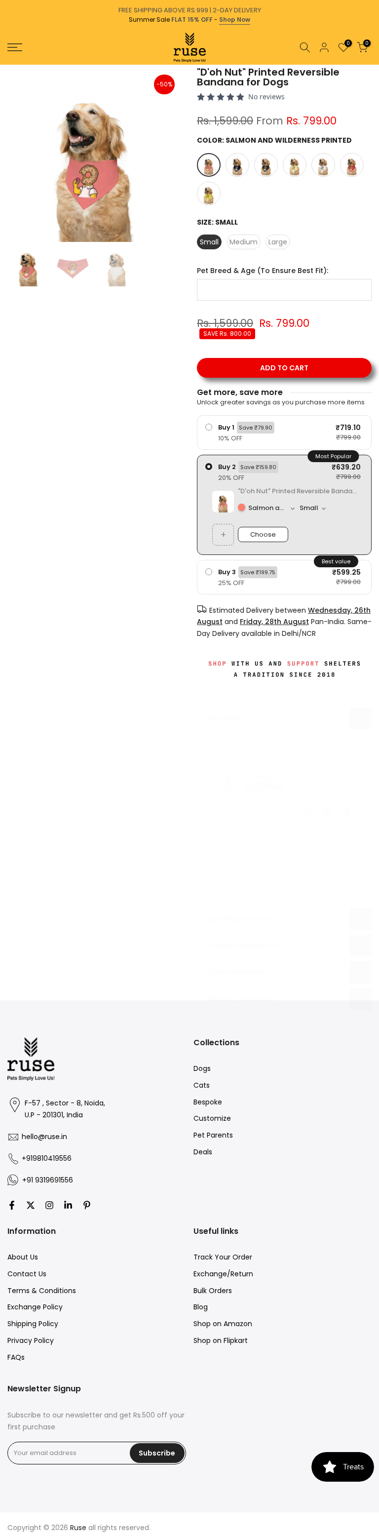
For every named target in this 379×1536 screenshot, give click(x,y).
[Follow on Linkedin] (68, 1205)
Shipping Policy (32, 1324)
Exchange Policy (35, 1307)
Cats (201, 1085)
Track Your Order (222, 1257)
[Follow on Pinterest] (86, 1205)
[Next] (370, 64)
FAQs (16, 1357)
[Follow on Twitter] (30, 1205)
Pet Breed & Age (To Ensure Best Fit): (262, 271)
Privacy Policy (30, 1340)
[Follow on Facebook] (11, 1205)
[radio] (284, 432)
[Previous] (8, 64)
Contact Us (26, 1274)
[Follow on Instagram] (49, 1205)
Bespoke (207, 1102)
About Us (22, 1257)
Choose (263, 534)
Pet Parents (213, 1135)
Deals (202, 1152)
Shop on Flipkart (220, 1340)
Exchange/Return (223, 1274)
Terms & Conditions (41, 1291)
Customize (212, 1118)
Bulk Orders (212, 1291)
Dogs (202, 1068)
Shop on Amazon (222, 1324)
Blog (200, 1307)
